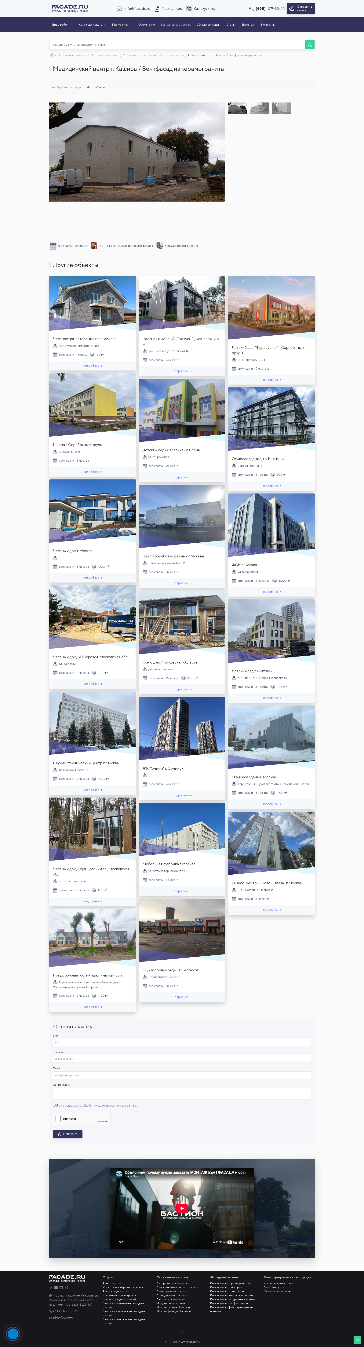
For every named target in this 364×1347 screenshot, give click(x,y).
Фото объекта (96, 87)
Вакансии (248, 24)
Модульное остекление (181, 245)
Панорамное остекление (172, 1283)
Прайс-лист (120, 24)
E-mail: (57, 1068)
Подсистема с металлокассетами (231, 1295)
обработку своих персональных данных (109, 1105)
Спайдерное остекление (172, 1295)
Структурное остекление (173, 1291)
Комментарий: (62, 1084)
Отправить (70, 1134)
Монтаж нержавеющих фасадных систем (124, 1313)
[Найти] (310, 44)
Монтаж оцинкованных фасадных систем (124, 1321)
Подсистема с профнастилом (229, 1303)
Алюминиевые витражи (278, 1283)
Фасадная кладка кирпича (119, 1295)
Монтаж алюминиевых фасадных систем (123, 1305)
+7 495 (64, 1311)
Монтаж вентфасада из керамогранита (126, 245)
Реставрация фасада (116, 1291)
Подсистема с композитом (227, 1291)
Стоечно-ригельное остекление (177, 1287)
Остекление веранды (277, 1291)
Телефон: (59, 1052)
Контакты (268, 24)
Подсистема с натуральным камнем (232, 1299)
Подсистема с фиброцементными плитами (231, 1309)
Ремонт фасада (112, 1283)
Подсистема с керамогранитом (230, 1283)
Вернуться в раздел (69, 87)
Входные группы (274, 1287)
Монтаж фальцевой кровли (174, 1311)
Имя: (56, 1035)
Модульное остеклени (171, 1303)
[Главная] (51, 55)
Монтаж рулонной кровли (173, 1307)
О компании (146, 24)
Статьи (231, 24)
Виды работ (60, 24)
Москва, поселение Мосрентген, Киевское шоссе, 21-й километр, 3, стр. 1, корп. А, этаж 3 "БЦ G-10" (74, 1300)
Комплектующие (90, 24)
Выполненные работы (176, 24)
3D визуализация (208, 24)
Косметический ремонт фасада (123, 1287)
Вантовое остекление (170, 1299)
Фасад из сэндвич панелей (119, 1299)
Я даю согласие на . (96, 1105)
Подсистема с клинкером (226, 1287)
